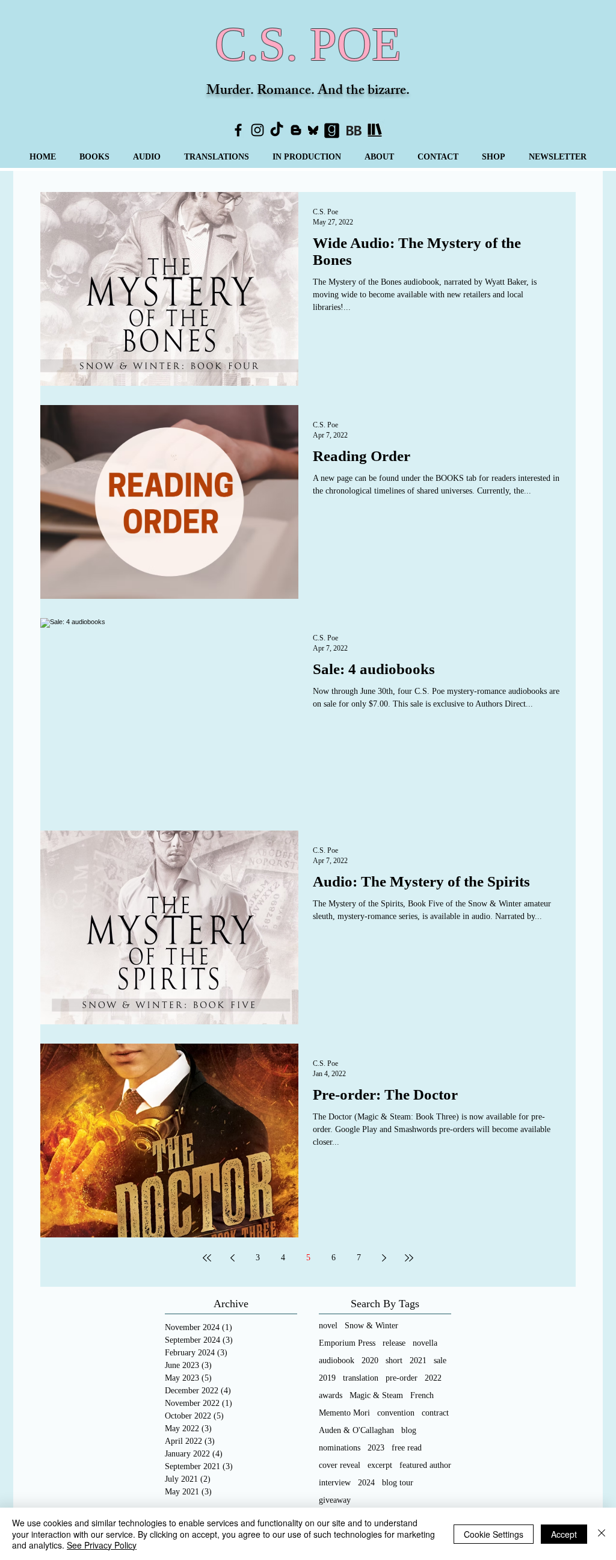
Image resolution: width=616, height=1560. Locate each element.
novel (328, 1325)
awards (330, 1395)
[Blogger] (296, 130)
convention (395, 1412)
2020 (370, 1360)
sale (440, 1360)
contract (435, 1412)
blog (408, 1430)
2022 (433, 1377)
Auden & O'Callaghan (356, 1430)
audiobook (336, 1360)
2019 (327, 1377)
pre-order (401, 1377)
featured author (425, 1465)
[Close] (601, 1533)
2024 (366, 1482)
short (394, 1360)
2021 (418, 1360)
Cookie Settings (493, 1534)
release (394, 1343)
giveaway (335, 1500)
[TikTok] (276, 130)
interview (335, 1482)
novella (425, 1343)
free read (407, 1447)
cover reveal (339, 1465)
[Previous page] (232, 1258)
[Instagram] (257, 130)
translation (360, 1377)
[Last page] (409, 1258)
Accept (564, 1534)
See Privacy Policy (102, 1545)
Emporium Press (347, 1343)
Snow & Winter (371, 1325)
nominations (339, 1447)
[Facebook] (238, 130)
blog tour (397, 1482)
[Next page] (384, 1258)
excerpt (380, 1465)
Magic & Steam (376, 1395)
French (422, 1395)
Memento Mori (344, 1412)
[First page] (207, 1258)
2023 (376, 1447)
